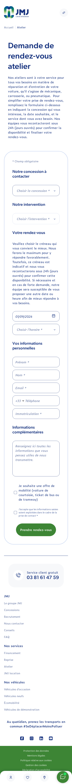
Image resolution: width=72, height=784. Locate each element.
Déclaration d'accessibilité (36, 769)
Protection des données (36, 750)
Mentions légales (36, 755)
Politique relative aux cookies (36, 760)
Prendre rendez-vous (36, 529)
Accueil (8, 27)
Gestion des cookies (36, 765)
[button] (64, 13)
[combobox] (36, 190)
